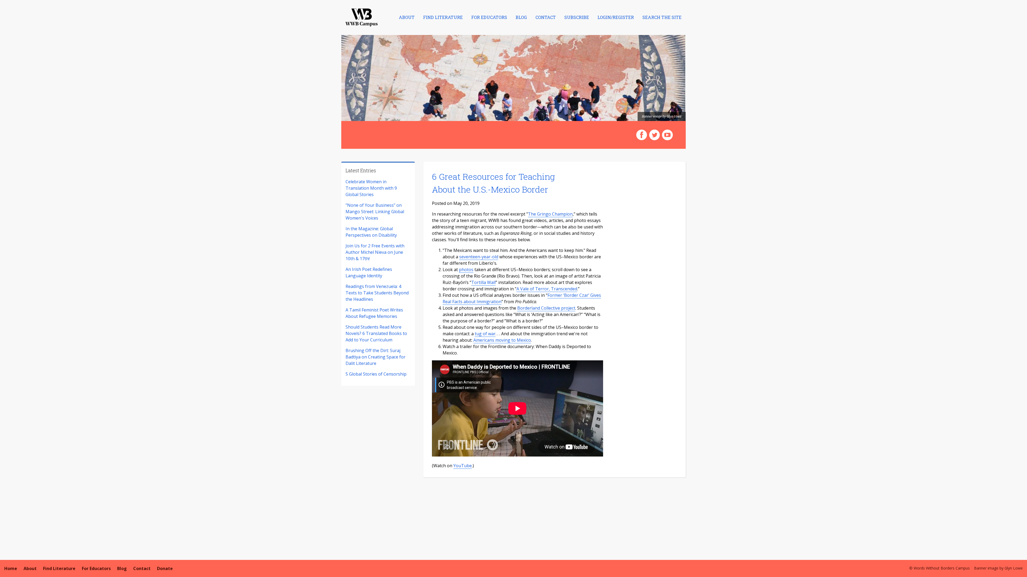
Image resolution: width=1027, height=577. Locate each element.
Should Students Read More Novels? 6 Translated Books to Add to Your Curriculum (376, 333)
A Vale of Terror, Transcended (546, 289)
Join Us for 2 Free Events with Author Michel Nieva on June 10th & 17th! (375, 252)
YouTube (462, 466)
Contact (545, 17)
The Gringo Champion (550, 214)
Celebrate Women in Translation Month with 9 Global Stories (371, 188)
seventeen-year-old (478, 257)
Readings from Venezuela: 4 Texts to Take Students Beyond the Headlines (377, 292)
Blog (521, 17)
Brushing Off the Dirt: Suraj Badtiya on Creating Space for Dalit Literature (375, 357)
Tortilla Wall (483, 282)
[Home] (362, 17)
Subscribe (576, 17)
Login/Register (615, 17)
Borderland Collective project (546, 308)
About (407, 17)
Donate (165, 568)
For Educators (489, 17)
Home (10, 568)
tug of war (485, 334)
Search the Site (661, 17)
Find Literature (443, 17)
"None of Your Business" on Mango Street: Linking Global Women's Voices (375, 211)
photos (466, 269)
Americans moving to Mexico (502, 340)
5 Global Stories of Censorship (376, 374)
